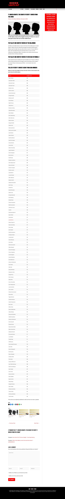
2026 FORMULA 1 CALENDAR (50, 14)
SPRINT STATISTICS (51, 24)
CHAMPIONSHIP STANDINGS (51, 16)
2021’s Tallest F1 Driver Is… (12, 415)
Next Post (36, 423)
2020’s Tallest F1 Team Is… (33, 415)
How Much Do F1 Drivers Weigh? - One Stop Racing (23, 437)
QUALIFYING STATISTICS (51, 22)
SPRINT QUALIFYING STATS (51, 26)
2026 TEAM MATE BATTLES (51, 18)
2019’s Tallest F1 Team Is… (23, 415)
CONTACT (32, 489)
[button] (56, 9)
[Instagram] (11, 9)
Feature (10, 18)
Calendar (33, 9)
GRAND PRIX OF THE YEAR (51, 28)
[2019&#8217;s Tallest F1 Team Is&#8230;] (24, 412)
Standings (37, 9)
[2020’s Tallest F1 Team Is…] (34, 412)
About (44, 9)
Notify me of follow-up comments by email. (18, 472)
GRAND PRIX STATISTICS (51, 20)
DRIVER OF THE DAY (51, 30)
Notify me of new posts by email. (16, 475)
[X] (8, 9)
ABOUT (29, 489)
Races (22, 9)
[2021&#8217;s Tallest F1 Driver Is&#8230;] (13, 412)
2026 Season (27, 9)
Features (40, 9)
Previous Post (11, 423)
